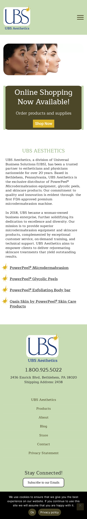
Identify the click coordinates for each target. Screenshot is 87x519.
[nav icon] (80, 17)
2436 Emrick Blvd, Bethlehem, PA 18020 (43, 377)
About (44, 417)
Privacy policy (49, 512)
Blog (43, 426)
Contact (43, 444)
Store (43, 435)
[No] (80, 506)
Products (43, 408)
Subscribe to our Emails (43, 482)
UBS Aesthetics (43, 400)
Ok (32, 512)
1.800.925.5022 (43, 370)
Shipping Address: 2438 (43, 382)
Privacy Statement (44, 453)
